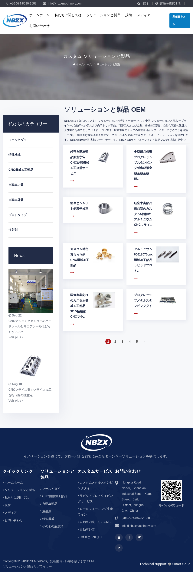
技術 (128, 15)
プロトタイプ (17, 215)
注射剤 (13, 229)
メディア (143, 15)
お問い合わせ (39, 26)
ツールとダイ (101, 20)
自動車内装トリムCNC (95, 522)
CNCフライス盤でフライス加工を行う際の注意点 (29, 392)
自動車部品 (49, 503)
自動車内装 (16, 184)
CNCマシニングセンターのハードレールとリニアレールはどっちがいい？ (29, 326)
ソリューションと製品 (103, 15)
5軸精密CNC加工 (91, 537)
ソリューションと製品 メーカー (117, 120)
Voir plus (15, 337)
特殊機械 (14, 154)
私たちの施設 (69, 20)
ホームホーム (39, 15)
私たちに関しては (68, 15)
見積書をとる (179, 20)
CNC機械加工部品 (20, 169)
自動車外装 (16, 199)
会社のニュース (152, 20)
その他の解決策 (52, 526)
